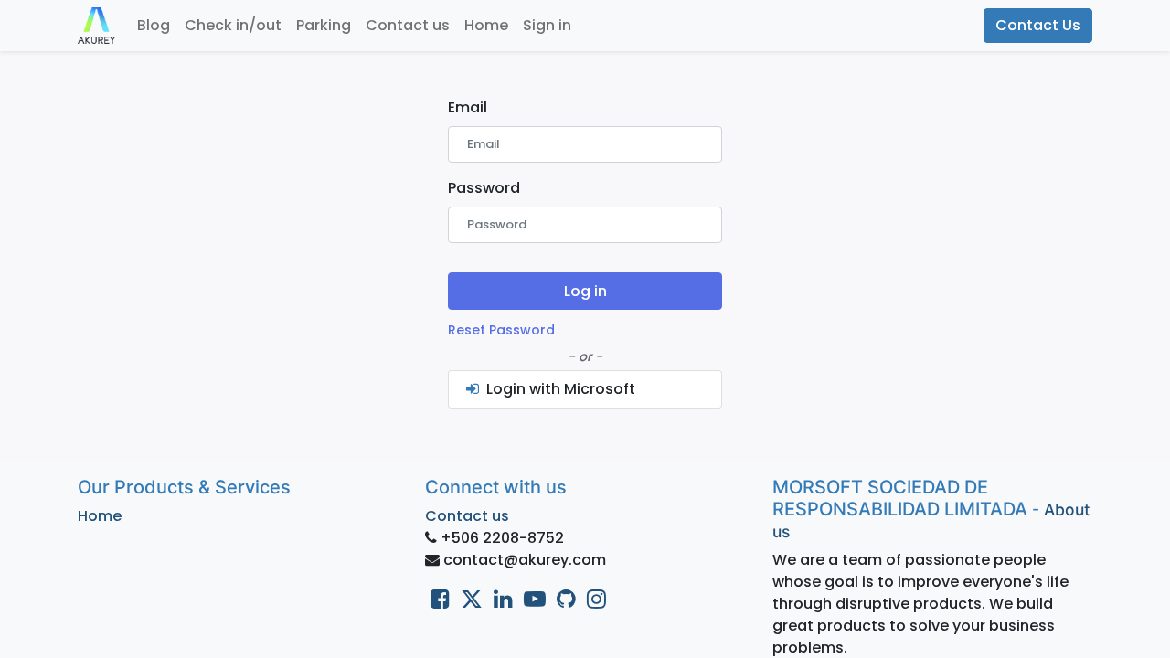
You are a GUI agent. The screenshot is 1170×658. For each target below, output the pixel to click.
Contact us (467, 515)
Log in (585, 291)
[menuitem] (153, 25)
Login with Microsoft (559, 388)
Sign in (547, 25)
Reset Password (501, 330)
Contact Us (1037, 25)
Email (467, 107)
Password (484, 187)
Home (100, 515)
